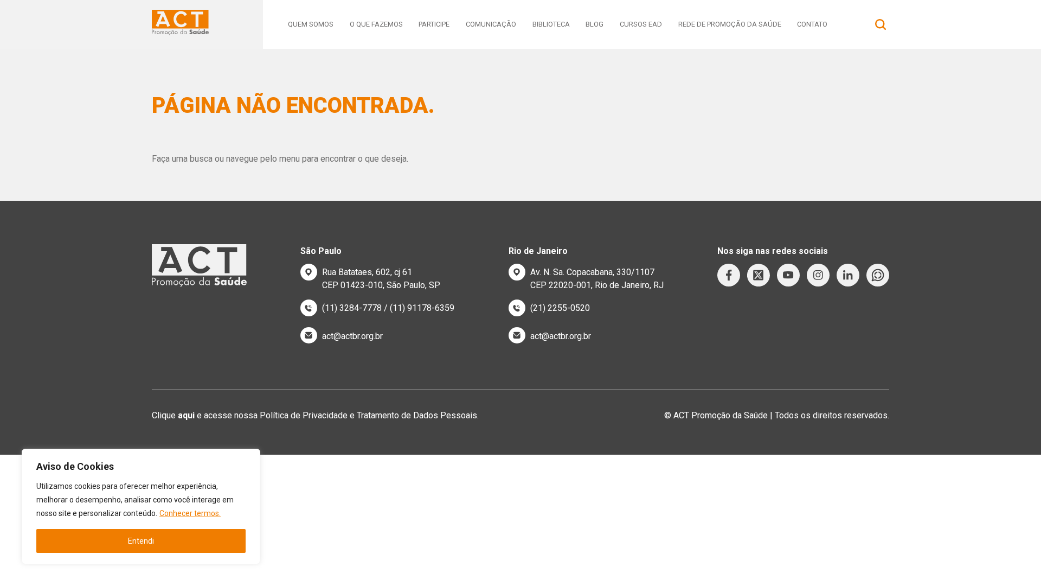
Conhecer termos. (190, 513)
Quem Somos (310, 24)
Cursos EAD (641, 24)
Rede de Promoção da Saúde (729, 24)
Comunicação (491, 24)
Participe (434, 24)
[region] (141, 506)
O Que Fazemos (376, 24)
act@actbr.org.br (352, 336)
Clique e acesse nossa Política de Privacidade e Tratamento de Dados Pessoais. (315, 415)
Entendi (141, 541)
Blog (594, 24)
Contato (812, 24)
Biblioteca (551, 24)
